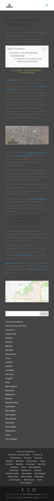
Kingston (9, 378)
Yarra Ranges (11, 439)
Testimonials (11, 334)
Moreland (9, 390)
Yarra (7, 435)
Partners (9, 338)
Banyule (8, 342)
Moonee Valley (11, 402)
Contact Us (10, 330)
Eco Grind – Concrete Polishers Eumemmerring (24, 54)
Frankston (9, 370)
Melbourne (10, 394)
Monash (8, 398)
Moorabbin (10, 406)
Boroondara (10, 354)
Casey (7, 358)
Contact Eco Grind (13, 263)
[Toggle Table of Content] (43, 49)
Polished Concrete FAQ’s (15, 326)
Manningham (11, 386)
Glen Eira (9, 374)
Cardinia (9, 362)
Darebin (8, 366)
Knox (7, 382)
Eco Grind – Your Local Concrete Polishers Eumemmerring (29, 60)
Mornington (10, 410)
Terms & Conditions (14, 321)
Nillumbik (9, 422)
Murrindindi (10, 418)
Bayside (8, 346)
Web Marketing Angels (29, 497)
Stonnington (10, 426)
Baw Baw (9, 350)
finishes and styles (34, 152)
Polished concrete (13, 80)
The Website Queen (31, 494)
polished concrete (23, 156)
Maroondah (10, 414)
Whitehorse (10, 431)
